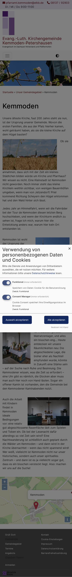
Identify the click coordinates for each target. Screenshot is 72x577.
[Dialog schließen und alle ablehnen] (69, 247)
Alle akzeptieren (56, 319)
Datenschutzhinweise (43, 273)
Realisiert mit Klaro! (59, 327)
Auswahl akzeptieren (17, 319)
